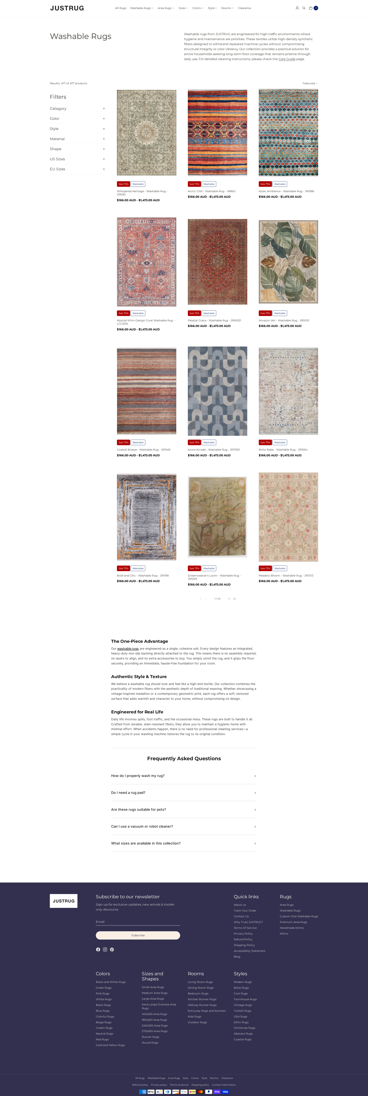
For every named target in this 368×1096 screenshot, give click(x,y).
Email (100, 922)
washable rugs (128, 648)
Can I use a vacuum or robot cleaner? (142, 826)
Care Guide (287, 59)
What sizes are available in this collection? (146, 843)
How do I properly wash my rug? (137, 776)
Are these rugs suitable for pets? (138, 809)
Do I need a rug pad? (128, 793)
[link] (198, 598)
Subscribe (138, 935)
